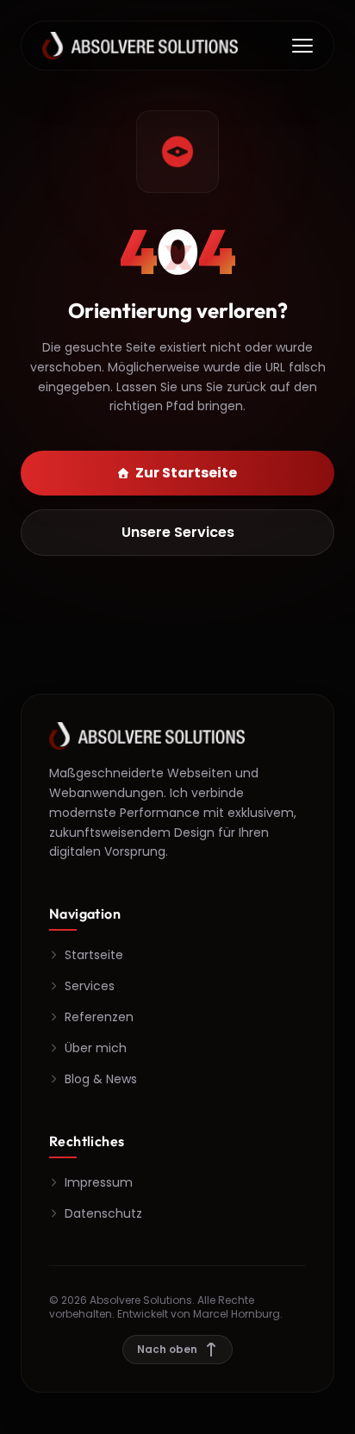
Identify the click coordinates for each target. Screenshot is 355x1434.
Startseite (94, 954)
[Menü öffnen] (302, 46)
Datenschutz (103, 1213)
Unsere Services (177, 532)
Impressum (99, 1182)
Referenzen (99, 1017)
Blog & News (101, 1079)
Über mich (96, 1048)
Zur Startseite (186, 473)
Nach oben (167, 1349)
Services (90, 985)
